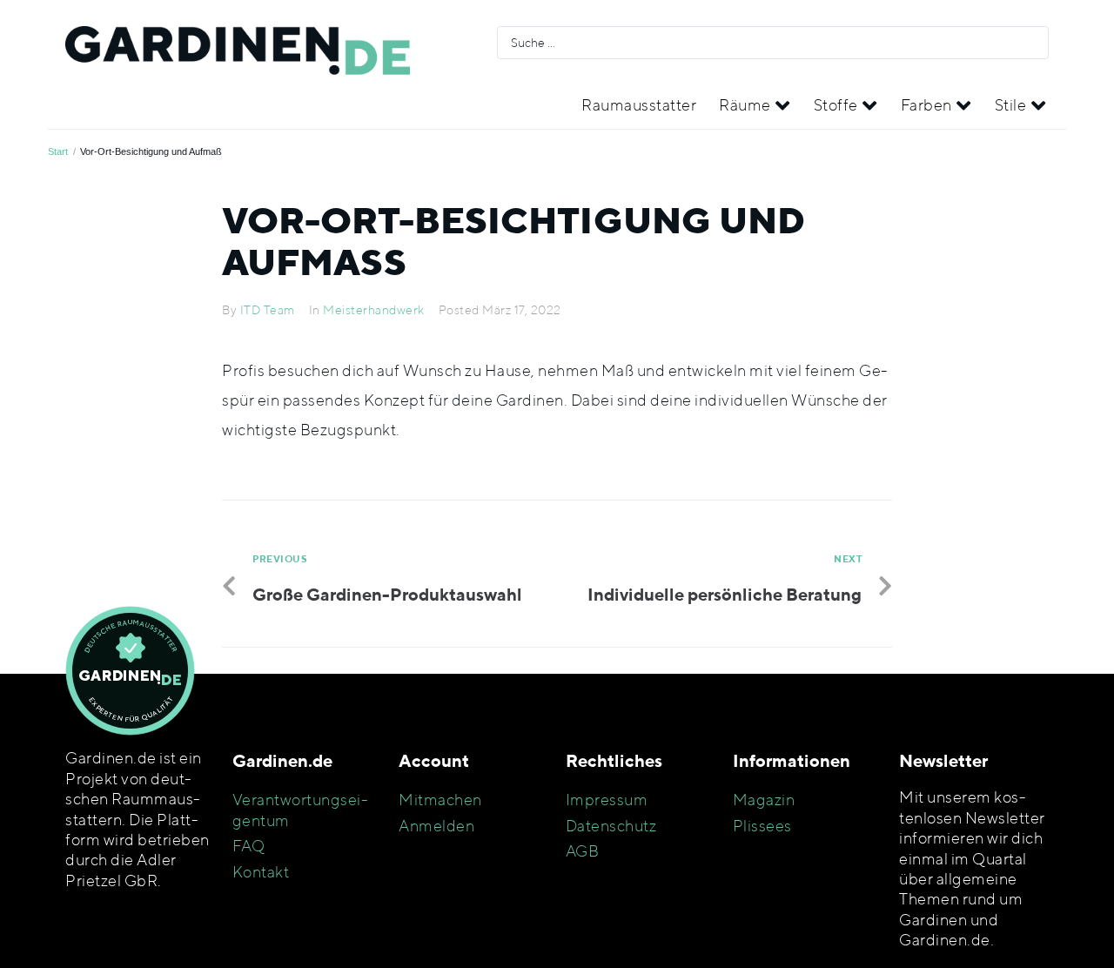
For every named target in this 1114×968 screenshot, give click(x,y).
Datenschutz (611, 826)
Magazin (764, 799)
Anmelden (436, 826)
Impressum (607, 799)
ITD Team (267, 310)
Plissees (762, 826)
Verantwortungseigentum (300, 809)
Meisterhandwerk (374, 310)
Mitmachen (440, 799)
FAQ (248, 846)
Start (58, 151)
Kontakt (261, 872)
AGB (583, 851)
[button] (755, 105)
